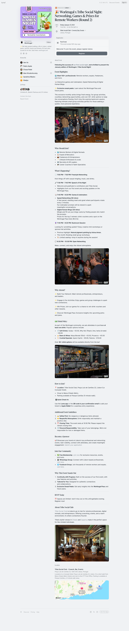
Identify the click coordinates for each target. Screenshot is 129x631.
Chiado (75, 520)
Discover (26, 612)
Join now (76, 455)
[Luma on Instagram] (90, 612)
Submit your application (73, 445)
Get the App (104, 612)
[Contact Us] (97, 612)
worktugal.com (43, 50)
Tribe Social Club (61, 511)
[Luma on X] (94, 612)
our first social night (80, 65)
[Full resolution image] (82, 125)
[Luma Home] (4, 2)
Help (37, 612)
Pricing (33, 612)
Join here (60, 462)
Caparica (84, 520)
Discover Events (114, 2)
